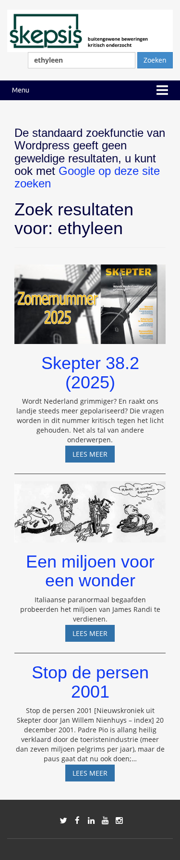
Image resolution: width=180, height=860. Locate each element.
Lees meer (93, 456)
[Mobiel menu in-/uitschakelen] (162, 90)
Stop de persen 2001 (90, 681)
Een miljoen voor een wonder (90, 571)
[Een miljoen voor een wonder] (90, 507)
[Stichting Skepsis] (90, 30)
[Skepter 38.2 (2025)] (90, 299)
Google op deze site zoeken (87, 177)
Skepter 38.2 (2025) (90, 372)
